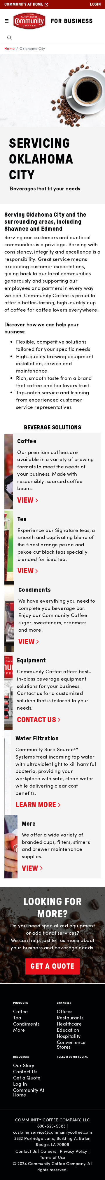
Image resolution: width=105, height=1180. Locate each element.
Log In (20, 1084)
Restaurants (70, 1017)
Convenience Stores (71, 1044)
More (19, 1030)
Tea (17, 1017)
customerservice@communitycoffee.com (52, 1132)
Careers (48, 1151)
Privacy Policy (73, 1151)
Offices (65, 1011)
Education (68, 1030)
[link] (56, 500)
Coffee (20, 1011)
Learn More (35, 805)
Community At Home (28, 1092)
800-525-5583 (51, 1126)
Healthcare (69, 1024)
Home (9, 48)
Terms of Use (52, 1157)
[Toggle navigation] (6, 21)
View (25, 500)
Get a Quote (27, 1077)
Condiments (26, 1024)
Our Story (23, 1065)
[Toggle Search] (9, 38)
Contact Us (36, 720)
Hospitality (69, 1036)
